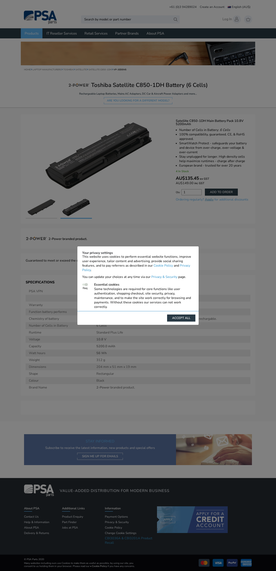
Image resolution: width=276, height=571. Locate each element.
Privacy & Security (164, 277)
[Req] (85, 285)
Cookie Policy (163, 265)
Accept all (181, 318)
